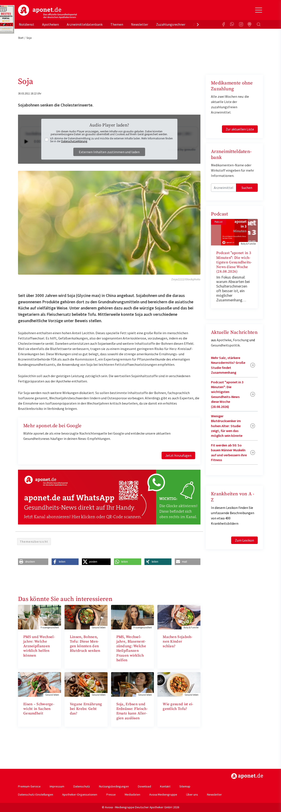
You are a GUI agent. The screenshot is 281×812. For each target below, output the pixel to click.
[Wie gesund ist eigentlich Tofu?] (178, 684)
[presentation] (197, 24)
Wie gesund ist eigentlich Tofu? (178, 706)
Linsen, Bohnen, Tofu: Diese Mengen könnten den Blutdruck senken (85, 643)
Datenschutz (81, 786)
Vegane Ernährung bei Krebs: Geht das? (86, 709)
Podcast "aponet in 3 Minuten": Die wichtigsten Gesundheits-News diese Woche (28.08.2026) (234, 262)
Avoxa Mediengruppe (163, 794)
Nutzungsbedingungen (114, 786)
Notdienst (26, 24)
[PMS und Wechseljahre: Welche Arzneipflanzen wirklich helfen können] (39, 617)
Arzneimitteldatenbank (85, 24)
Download (144, 786)
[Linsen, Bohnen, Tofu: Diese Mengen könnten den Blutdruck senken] (86, 617)
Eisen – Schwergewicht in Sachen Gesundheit (38, 709)
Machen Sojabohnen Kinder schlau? (177, 641)
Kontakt (165, 786)
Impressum (57, 786)
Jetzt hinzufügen (178, 455)
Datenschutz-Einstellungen (35, 794)
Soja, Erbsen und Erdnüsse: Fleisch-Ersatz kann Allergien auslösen (132, 711)
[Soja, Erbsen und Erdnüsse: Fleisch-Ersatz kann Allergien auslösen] (132, 684)
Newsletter (139, 24)
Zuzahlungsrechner (170, 24)
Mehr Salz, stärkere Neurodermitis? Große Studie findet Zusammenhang (228, 365)
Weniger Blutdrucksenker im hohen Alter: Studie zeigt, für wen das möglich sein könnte (226, 426)
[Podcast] (249, 24)
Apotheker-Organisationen (79, 794)
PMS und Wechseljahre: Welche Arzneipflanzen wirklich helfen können (39, 646)
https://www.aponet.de (247, 776)
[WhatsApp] (232, 24)
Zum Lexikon (244, 540)
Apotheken (50, 24)
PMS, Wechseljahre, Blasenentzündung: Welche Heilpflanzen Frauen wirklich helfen (131, 648)
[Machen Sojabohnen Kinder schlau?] (178, 617)
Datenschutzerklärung (74, 141)
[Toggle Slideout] (258, 10)
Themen (116, 24)
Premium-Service (29, 786)
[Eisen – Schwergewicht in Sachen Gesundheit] (39, 684)
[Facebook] (223, 24)
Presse (111, 794)
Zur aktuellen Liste (240, 129)
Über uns (192, 794)
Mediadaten (132, 794)
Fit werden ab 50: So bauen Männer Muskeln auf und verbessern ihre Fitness (229, 452)
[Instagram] (241, 24)
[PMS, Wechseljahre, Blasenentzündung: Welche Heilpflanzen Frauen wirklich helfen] (132, 617)
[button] (33, 561)
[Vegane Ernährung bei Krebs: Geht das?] (86, 684)
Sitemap (184, 786)
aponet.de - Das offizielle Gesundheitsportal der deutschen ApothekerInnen (47, 12)
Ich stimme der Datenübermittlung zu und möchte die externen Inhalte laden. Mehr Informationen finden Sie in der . (111, 140)
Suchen (246, 187)
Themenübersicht (34, 542)
